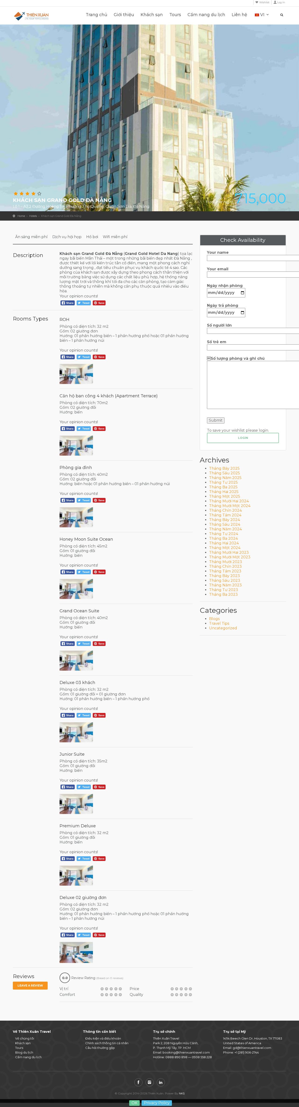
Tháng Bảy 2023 (224, 576)
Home (21, 216)
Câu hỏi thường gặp (100, 1048)
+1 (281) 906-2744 (247, 1052)
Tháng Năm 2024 (225, 529)
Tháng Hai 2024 (224, 543)
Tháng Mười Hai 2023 (229, 552)
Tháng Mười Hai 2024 (229, 501)
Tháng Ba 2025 (223, 487)
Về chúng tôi (24, 1038)
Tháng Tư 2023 (223, 590)
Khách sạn (152, 14)
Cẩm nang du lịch (206, 14)
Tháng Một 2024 (224, 548)
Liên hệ (239, 14)
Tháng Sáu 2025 (224, 473)
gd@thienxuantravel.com (252, 1048)
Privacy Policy (157, 1103)
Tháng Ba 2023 (223, 594)
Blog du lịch (24, 1052)
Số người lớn (219, 325)
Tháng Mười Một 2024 (229, 506)
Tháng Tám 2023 (225, 571)
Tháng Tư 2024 (223, 534)
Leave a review (30, 985)
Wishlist (264, 2)
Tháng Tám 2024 (225, 515)
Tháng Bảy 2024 (224, 520)
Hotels (33, 216)
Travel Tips (219, 623)
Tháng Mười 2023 (225, 562)
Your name (218, 252)
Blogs (214, 619)
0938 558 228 (202, 1057)
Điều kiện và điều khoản (103, 1038)
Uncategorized (223, 628)
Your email (217, 269)
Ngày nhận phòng (225, 285)
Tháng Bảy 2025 (224, 468)
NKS (182, 1093)
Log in (281, 2)
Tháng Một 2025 (224, 496)
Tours (175, 14)
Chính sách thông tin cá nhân (106, 1043)
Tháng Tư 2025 (223, 482)
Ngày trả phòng (222, 305)
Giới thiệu (124, 14)
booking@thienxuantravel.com (186, 1052)
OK (134, 1103)
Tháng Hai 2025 (223, 492)
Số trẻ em (216, 342)
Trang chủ (96, 14)
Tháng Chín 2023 (225, 566)
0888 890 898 (176, 1057)
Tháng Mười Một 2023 (229, 557)
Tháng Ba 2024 (223, 538)
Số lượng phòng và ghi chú (236, 358)
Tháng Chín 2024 (225, 510)
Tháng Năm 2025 (225, 478)
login (243, 438)
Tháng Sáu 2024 (224, 524)
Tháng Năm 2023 (225, 585)
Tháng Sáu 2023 (224, 580)
